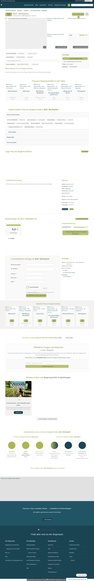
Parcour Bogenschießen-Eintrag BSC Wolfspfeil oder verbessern (54, 455)
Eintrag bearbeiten (31, 544)
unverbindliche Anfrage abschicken (36, 295)
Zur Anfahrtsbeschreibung (69, 272)
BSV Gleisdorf (11, 313)
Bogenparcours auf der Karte (12, 544)
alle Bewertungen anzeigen (81, 47)
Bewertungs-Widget (31, 556)
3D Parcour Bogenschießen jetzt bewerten (75, 232)
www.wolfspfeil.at (73, 66)
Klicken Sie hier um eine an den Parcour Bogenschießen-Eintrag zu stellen (47, 357)
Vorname (13, 273)
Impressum (50, 544)
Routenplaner (85, 151)
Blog (36, 5)
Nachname (14, 277)
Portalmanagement (52, 572)
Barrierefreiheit (82, 575)
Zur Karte (65, 270)
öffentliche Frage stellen (47, 366)
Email (12, 281)
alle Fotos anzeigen (62, 47)
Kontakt (71, 209)
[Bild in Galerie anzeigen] (57, 25)
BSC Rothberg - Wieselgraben (40, 92)
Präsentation (12, 132)
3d (19, 399)
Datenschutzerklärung (33, 292)
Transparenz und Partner (54, 564)
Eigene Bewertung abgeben (82, 218)
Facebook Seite (72, 548)
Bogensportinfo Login (79, 0)
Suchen (92, 5)
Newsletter (71, 552)
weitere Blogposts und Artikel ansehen (47, 419)
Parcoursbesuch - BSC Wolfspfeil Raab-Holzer (18, 404)
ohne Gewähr (58, 337)
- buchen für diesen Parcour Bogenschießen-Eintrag (82, 455)
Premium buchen (32, 552)
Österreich (67, 193)
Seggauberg (68, 188)
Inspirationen (43, 5)
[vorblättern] (43, 33)
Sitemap (50, 568)
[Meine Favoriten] (69, 5)
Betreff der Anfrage (15, 264)
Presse (70, 556)
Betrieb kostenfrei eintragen (33, 548)
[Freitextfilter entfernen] (89, 5)
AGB (49, 548)
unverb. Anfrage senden (78, 14)
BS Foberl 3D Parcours (68, 313)
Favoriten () (77, 579)
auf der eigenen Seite (68, 453)
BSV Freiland (26, 91)
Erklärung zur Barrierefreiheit (54, 560)
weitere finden (26, 454)
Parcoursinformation (13, 114)
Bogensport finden (29, 5)
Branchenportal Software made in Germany (36, 579)
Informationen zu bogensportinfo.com (14, 560)
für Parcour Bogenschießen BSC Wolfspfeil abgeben (12, 454)
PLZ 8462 (70, 186)
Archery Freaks (40, 313)
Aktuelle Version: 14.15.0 (61, 579)
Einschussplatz (11, 142)
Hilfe (28, 568)
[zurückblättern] (9, 33)
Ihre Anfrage (14, 268)
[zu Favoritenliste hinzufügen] (7, 19)
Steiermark (71, 190)
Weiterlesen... (19, 412)
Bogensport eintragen (60, 5)
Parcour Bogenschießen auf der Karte (72, 61)
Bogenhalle (10, 137)
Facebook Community (74, 544)
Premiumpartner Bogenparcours (85, 82)
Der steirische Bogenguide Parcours (53, 93)
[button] (26, 33)
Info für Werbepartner (32, 564)
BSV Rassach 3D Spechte (68, 92)
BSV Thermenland (12, 91)
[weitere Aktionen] (87, 14)
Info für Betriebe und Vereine (33, 560)
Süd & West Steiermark (72, 199)
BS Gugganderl (81, 91)
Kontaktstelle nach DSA (53, 556)
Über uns (50, 5)
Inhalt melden (69, 337)
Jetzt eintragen (47, 519)
